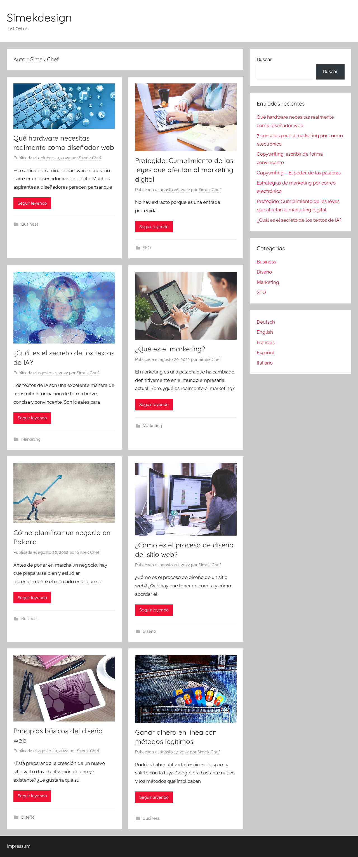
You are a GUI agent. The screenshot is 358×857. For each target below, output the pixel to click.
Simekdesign (39, 17)
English (265, 332)
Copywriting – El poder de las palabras (299, 173)
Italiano (265, 363)
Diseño (149, 631)
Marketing (31, 439)
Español (265, 352)
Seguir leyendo (32, 203)
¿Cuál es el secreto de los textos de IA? (299, 220)
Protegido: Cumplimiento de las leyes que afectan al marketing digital (184, 169)
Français (266, 342)
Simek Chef (90, 157)
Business (29, 224)
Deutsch (266, 322)
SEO (147, 247)
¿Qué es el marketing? (170, 349)
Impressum (18, 846)
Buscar (264, 59)
